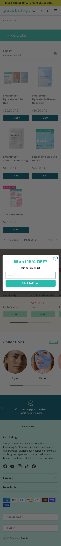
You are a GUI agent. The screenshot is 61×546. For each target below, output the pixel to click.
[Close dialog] (55, 258)
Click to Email (30, 283)
